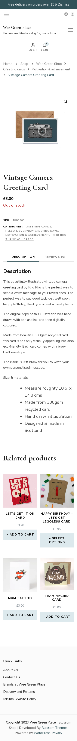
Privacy (57, 733)
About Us (10, 670)
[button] (66, 101)
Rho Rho (60, 235)
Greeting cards (38, 226)
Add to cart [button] (22, 535)
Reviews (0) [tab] (54, 257)
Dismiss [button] (64, 4)
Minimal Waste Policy (19, 699)
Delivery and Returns (19, 691)
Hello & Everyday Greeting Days (31, 231)
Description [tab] (23, 257)
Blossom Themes (54, 728)
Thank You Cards (19, 239)
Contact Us (11, 677)
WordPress (42, 733)
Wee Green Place (17, 27)
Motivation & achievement (27, 235)
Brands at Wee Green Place (24, 684)
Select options (57, 540)
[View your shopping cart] (44, 46)
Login (33, 49)
